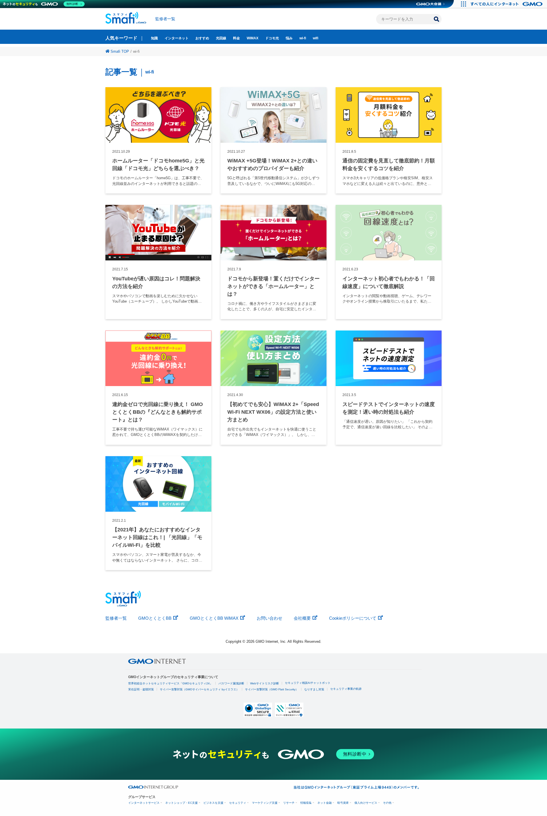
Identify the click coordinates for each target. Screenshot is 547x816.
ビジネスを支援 (213, 802)
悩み (289, 38)
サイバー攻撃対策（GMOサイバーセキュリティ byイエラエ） (199, 689)
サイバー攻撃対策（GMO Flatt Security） (271, 689)
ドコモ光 (272, 38)
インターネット (177, 38)
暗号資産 (343, 802)
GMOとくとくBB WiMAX (214, 618)
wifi (315, 38)
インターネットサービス (144, 802)
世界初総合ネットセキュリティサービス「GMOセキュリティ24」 (170, 683)
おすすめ (202, 38)
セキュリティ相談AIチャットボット (307, 682)
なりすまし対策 (314, 689)
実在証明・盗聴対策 (141, 689)
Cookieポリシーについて (352, 618)
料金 (236, 38)
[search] (436, 19)
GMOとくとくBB (155, 618)
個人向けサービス (365, 802)
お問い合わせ (269, 618)
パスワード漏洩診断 (231, 683)
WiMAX (252, 38)
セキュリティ (237, 802)
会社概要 (302, 618)
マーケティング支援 (264, 802)
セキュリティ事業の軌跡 (346, 688)
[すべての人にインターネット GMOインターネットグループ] (507, 4)
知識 (154, 38)
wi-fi (302, 38)
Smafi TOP (120, 51)
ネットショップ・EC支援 (181, 802)
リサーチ (289, 802)
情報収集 (306, 802)
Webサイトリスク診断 (264, 683)
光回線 (221, 38)
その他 (387, 802)
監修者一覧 (165, 19)
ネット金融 (324, 802)
